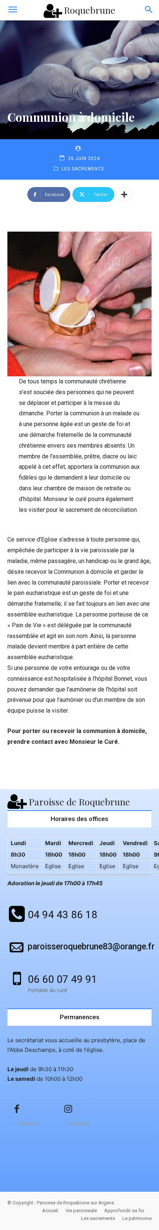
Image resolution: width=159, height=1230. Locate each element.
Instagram (79, 1123)
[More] (124, 194)
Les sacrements (83, 169)
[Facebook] (16, 1109)
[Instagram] (68, 1109)
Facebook (27, 1123)
